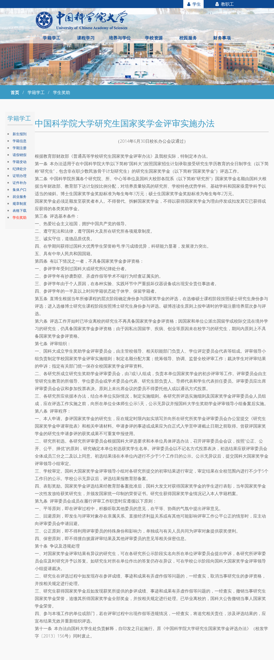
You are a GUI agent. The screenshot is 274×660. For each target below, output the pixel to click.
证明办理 (19, 175)
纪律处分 (19, 168)
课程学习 (86, 38)
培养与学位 (120, 38)
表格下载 (19, 210)
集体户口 (19, 189)
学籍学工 (51, 38)
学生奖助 (19, 217)
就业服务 (19, 196)
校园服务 (188, 38)
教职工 (227, 4)
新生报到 (19, 133)
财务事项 (222, 38)
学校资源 (154, 38)
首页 (15, 92)
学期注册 (19, 147)
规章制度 (19, 203)
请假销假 (19, 154)
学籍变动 (19, 161)
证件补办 (19, 182)
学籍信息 (19, 140)
